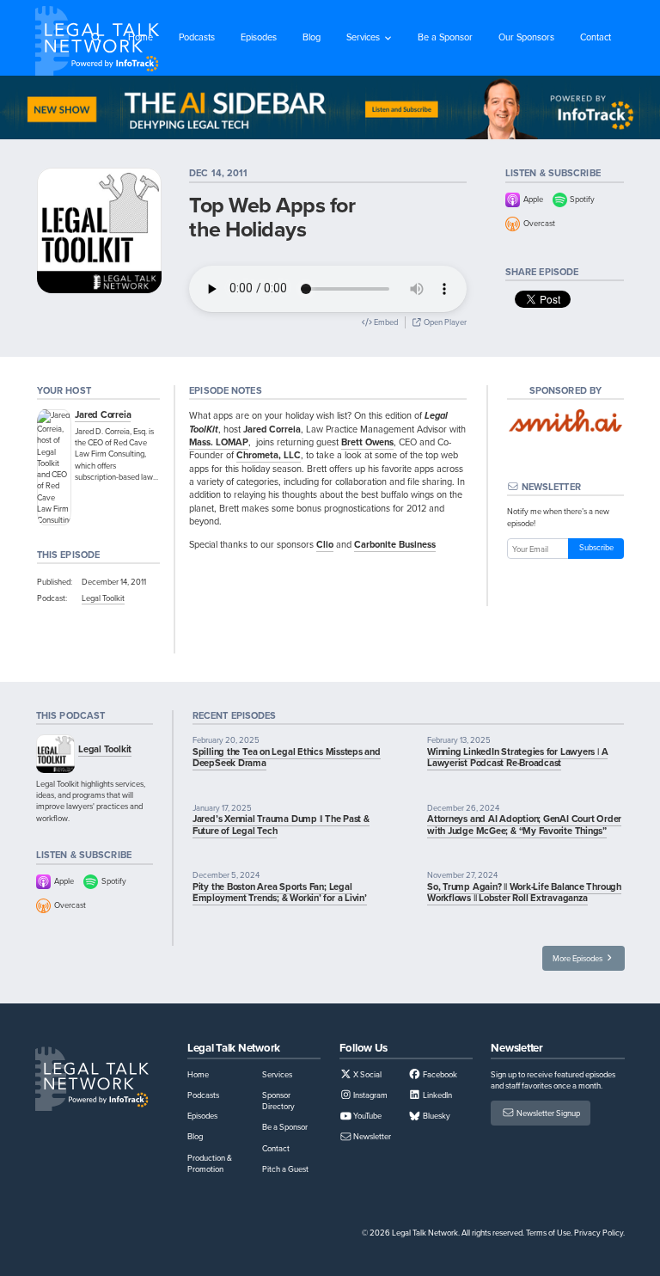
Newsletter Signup (547, 1113)
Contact (595, 37)
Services (363, 37)
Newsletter (371, 1136)
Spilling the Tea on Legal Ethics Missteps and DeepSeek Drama (286, 757)
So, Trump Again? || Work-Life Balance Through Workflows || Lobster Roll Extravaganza (524, 892)
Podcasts (197, 37)
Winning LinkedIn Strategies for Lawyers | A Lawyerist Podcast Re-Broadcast (517, 757)
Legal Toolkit (103, 598)
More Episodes (578, 958)
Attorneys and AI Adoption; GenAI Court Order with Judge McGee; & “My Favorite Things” (524, 824)
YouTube (366, 1115)
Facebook (439, 1074)
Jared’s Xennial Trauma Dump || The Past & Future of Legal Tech (281, 824)
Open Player (444, 322)
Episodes (259, 37)
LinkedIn (436, 1095)
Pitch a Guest (285, 1169)
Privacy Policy (598, 1232)
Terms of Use (548, 1232)
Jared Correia (103, 414)
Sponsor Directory (278, 1100)
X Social (366, 1074)
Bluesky (435, 1115)
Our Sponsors (526, 37)
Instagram (369, 1095)
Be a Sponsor (445, 37)
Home (140, 37)
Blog (311, 37)
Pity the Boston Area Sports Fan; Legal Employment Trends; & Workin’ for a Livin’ (279, 892)
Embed (385, 322)
